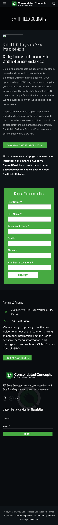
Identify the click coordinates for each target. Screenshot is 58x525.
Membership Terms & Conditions (30, 515)
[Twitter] (17, 398)
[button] (53, 3)
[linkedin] (11, 398)
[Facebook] (5, 398)
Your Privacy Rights (17, 357)
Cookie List (32, 519)
